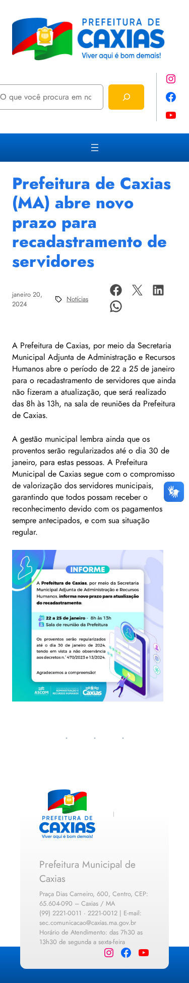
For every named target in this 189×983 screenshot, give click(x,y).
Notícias (77, 299)
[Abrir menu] (95, 148)
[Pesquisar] (126, 96)
